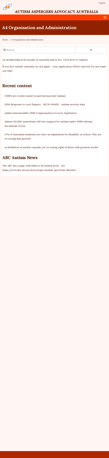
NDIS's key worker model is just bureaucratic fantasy (35, 95)
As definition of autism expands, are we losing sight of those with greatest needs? (51, 147)
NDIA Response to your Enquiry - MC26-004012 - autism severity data (45, 104)
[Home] (7, 7)
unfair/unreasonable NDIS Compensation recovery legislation (40, 113)
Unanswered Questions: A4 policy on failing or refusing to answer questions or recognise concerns (83, 438)
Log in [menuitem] (102, 2)
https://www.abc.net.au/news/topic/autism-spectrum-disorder (39, 170)
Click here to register (75, 59)
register (86, 413)
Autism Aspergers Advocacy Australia (56, 11)
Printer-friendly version (58, 413)
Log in (76, 413)
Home (5, 40)
